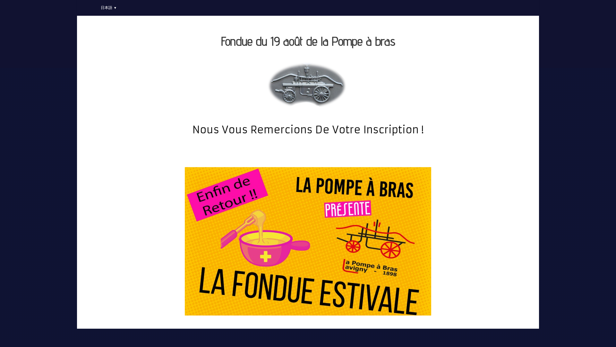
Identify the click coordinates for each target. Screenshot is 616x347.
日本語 (109, 7)
